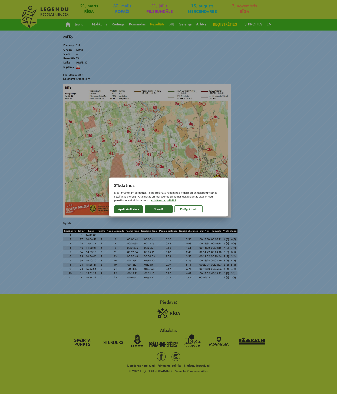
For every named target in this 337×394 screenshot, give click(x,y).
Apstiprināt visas (128, 209)
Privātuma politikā (163, 200)
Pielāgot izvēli (188, 209)
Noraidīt (159, 209)
